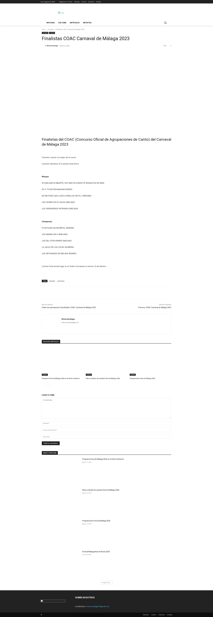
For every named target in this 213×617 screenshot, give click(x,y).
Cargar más (106, 582)
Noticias (146, 615)
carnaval (52, 281)
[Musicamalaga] (43, 45)
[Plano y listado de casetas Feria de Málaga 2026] (106, 361)
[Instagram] (160, 1)
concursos (60, 281)
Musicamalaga (52, 46)
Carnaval (50, 29)
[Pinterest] (70, 52)
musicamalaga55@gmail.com (98, 606)
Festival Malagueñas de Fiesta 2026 (96, 552)
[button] (165, 23)
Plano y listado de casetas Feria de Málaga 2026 (103, 378)
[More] (82, 52)
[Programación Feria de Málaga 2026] (150, 361)
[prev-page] (43, 384)
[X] (164, 1)
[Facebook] (157, 1)
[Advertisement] (127, 12)
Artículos (162, 615)
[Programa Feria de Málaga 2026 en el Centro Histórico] (62, 361)
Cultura (52, 33)
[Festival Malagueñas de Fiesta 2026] (61, 564)
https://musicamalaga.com (70, 322)
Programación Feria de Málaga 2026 (142, 378)
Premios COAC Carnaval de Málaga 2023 (154, 307)
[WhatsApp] (76, 52)
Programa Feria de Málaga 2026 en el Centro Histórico (61, 378)
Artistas (169, 615)
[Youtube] (170, 1)
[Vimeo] (167, 1)
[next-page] (47, 384)
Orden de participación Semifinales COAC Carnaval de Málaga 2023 (69, 307)
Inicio (43, 29)
